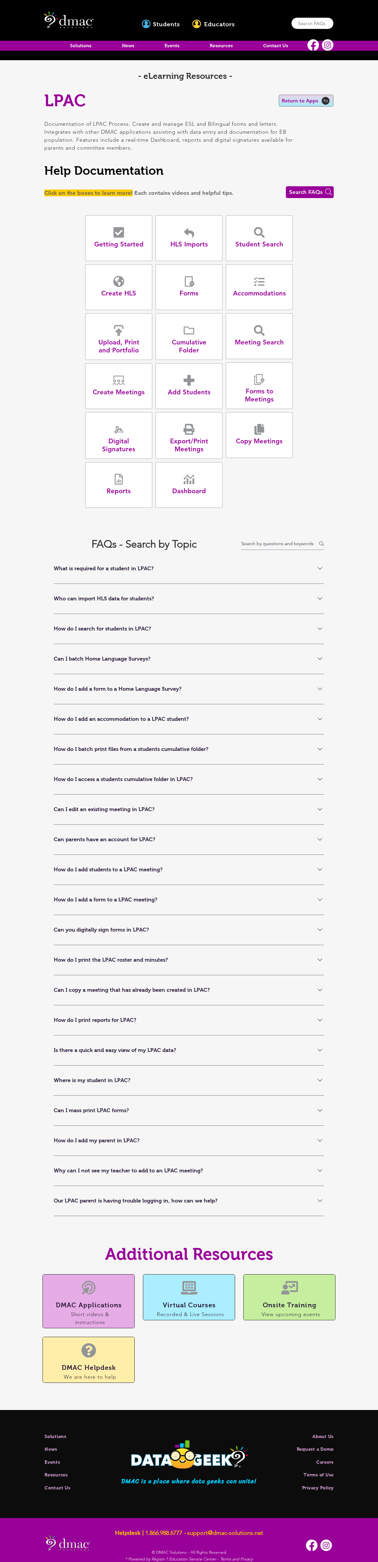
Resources (56, 1474)
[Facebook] (313, 45)
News (51, 1449)
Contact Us (58, 1487)
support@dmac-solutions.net (225, 1532)
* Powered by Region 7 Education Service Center (171, 1559)
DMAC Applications (89, 1305)
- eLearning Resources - (185, 76)
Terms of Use (319, 1474)
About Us (323, 1436)
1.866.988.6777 (163, 1532)
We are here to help (90, 1377)
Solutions (55, 1436)
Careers (325, 1462)
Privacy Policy (318, 1487)
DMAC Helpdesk (89, 1367)
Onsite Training (289, 1305)
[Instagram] (327, 45)
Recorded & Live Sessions (190, 1314)
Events (52, 1462)
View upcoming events (291, 1314)
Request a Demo (315, 1449)
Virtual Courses (189, 1305)
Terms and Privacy (236, 1559)
